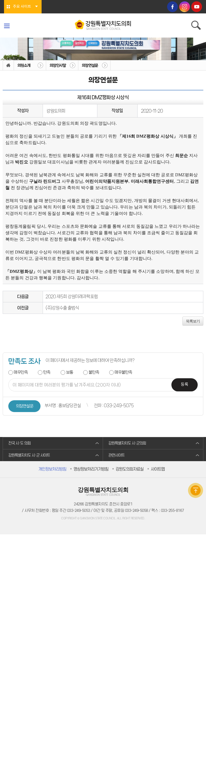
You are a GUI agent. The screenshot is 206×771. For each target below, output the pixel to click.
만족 (46, 372)
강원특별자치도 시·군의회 (127, 443)
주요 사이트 (22, 7)
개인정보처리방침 (52, 469)
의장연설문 (90, 65)
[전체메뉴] (7, 26)
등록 (184, 384)
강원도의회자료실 (130, 469)
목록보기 (193, 321)
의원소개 (23, 65)
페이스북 (172, 6)
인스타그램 (184, 6)
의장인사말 (58, 65)
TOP (195, 490)
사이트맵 (158, 469)
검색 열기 (196, 26)
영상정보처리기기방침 (90, 469)
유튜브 (196, 6)
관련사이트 (116, 455)
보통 (69, 372)
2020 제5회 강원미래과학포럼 (72, 296)
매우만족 (21, 372)
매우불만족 (123, 372)
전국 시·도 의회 (19, 443)
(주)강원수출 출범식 (62, 307)
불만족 (94, 372)
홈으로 (8, 65)
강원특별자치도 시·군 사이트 (29, 455)
